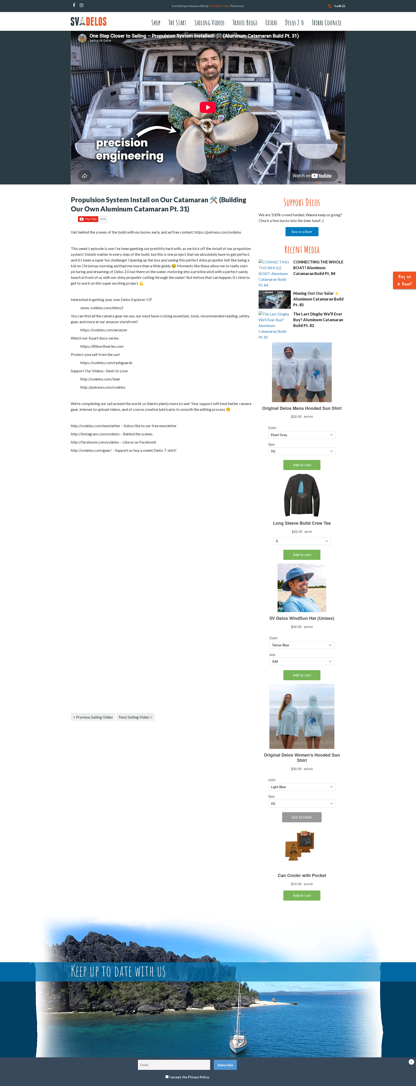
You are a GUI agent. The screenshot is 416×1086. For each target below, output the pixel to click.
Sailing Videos (209, 22)
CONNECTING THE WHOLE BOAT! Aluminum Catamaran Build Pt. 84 (318, 268)
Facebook (74, 5)
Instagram (81, 5)
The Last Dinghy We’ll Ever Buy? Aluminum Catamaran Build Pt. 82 (318, 320)
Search (339, 6)
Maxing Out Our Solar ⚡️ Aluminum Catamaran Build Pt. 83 (318, 299)
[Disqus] (161, 523)
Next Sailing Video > (135, 717)
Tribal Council (327, 22)
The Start (177, 22)
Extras (271, 22)
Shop (155, 22)
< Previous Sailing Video (93, 717)
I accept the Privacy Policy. (189, 1077)
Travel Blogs (244, 22)
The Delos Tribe (219, 6)
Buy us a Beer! (404, 280)
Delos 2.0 (294, 22)
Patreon (88, 5)
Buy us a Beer (302, 231)
